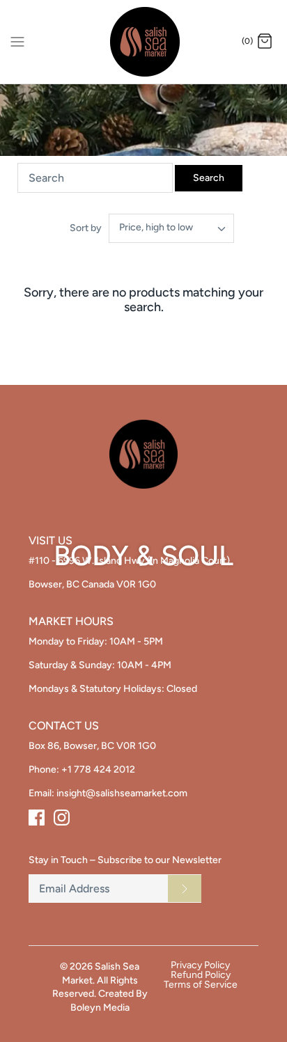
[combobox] (171, 228)
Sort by (86, 228)
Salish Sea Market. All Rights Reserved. (96, 980)
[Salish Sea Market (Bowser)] (144, 42)
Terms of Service (201, 985)
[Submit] (184, 888)
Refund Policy (201, 975)
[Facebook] (37, 818)
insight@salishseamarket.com (121, 793)
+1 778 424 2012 (98, 769)
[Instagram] (62, 818)
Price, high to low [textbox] (156, 227)
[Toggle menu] (17, 41)
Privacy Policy (200, 965)
